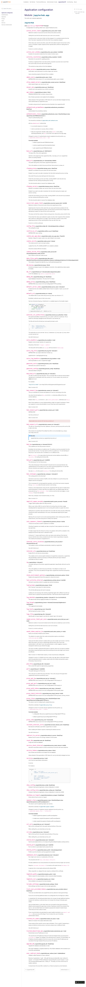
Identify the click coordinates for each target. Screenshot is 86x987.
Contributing (70, 2)
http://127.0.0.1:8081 (33, 384)
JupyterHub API (62, 2)
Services (3, 22)
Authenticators (5, 14)
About (75, 2)
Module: (79, 11)
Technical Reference (41, 2)
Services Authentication (7, 24)
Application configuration (7, 12)
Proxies (3, 18)
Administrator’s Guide (52, 2)
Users (3, 20)
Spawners (4, 16)
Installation (26, 2)
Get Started (32, 2)
